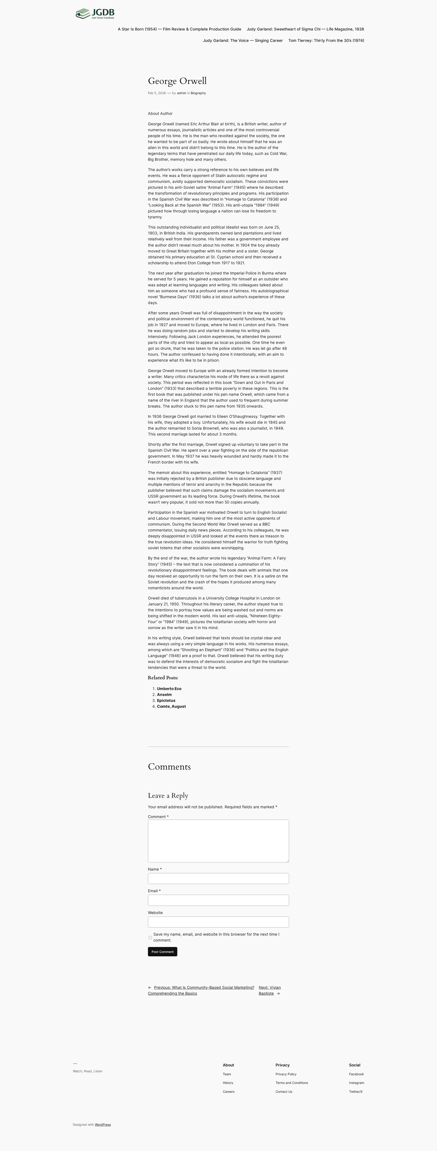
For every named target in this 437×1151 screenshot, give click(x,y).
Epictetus (166, 700)
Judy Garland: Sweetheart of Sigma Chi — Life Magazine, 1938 (305, 29)
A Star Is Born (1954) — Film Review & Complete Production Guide (179, 29)
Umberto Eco (169, 688)
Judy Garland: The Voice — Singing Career (243, 40)
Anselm (164, 694)
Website (155, 912)
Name (155, 869)
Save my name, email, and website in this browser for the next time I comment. (216, 937)
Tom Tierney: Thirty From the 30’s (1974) (326, 40)
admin (181, 93)
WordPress (103, 1124)
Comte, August (171, 706)
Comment (158, 816)
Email (154, 891)
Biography (198, 93)
